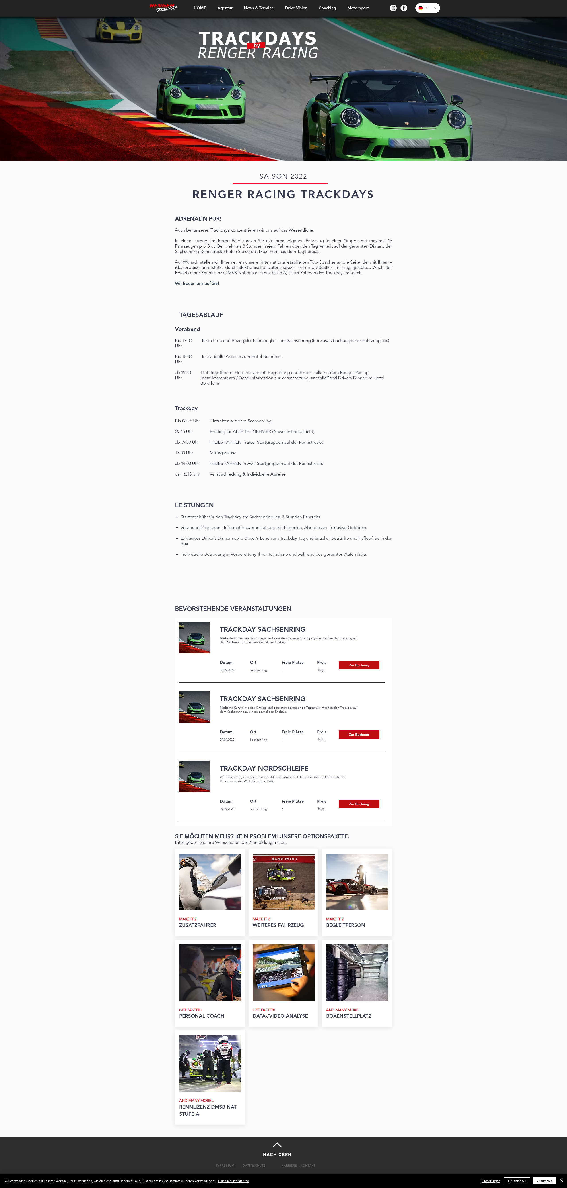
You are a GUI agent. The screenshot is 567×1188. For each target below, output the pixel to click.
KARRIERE (289, 1166)
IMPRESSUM (225, 1166)
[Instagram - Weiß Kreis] (393, 8)
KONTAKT (307, 1166)
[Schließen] (561, 1180)
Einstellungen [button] (491, 1181)
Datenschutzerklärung (233, 1181)
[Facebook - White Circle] (403, 8)
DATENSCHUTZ (254, 1166)
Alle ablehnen (517, 1181)
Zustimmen (545, 1181)
